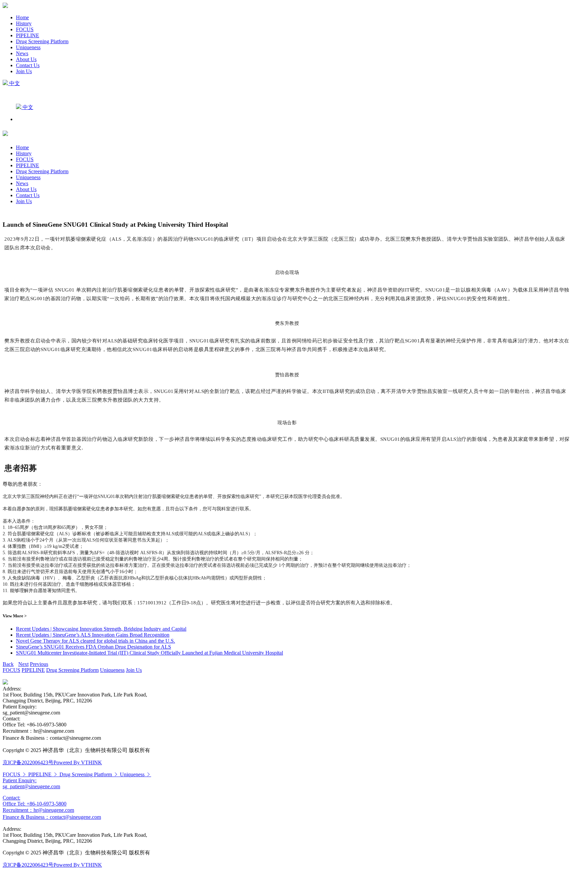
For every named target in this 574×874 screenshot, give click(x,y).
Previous (39, 664)
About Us (26, 59)
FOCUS (25, 29)
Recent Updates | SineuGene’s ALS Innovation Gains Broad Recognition (92, 635)
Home (22, 17)
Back (8, 664)
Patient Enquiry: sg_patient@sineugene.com (31, 783)
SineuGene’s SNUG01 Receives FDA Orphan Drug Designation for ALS (93, 647)
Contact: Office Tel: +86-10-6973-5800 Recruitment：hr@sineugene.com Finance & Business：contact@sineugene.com (52, 807)
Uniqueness (28, 47)
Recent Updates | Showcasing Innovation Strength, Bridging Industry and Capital (101, 629)
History (24, 23)
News (22, 53)
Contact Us (28, 65)
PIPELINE (27, 35)
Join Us (24, 71)
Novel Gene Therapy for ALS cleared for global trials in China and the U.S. (95, 641)
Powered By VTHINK (77, 762)
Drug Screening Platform (42, 41)
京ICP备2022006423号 (28, 762)
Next (23, 664)
